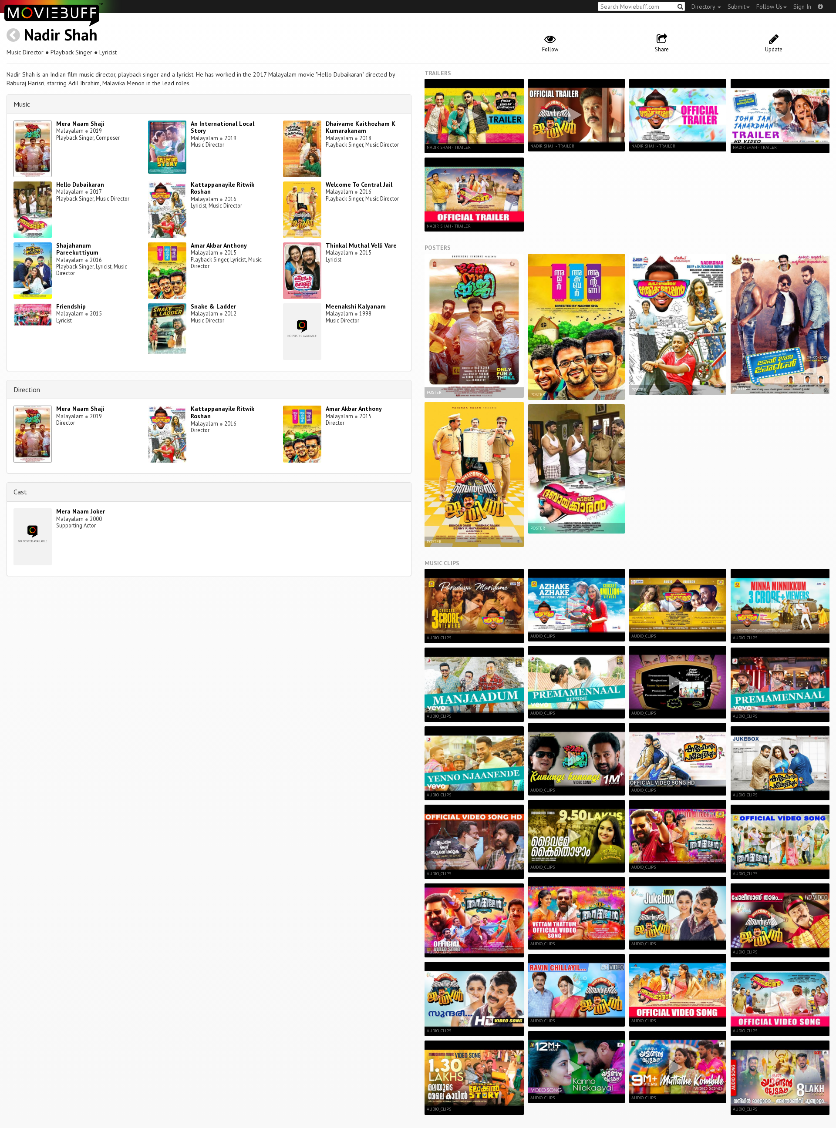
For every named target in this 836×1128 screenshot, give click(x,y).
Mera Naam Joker (80, 511)
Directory (704, 6)
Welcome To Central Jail (359, 184)
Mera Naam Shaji (80, 124)
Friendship (71, 306)
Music (21, 104)
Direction (26, 389)
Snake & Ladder (213, 306)
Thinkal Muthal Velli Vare (361, 245)
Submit (736, 6)
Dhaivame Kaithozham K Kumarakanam (360, 127)
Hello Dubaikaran (80, 184)
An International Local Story (222, 127)
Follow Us (769, 6)
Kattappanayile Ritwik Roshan (222, 188)
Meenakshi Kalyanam (356, 306)
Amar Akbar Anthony (219, 245)
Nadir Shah (61, 34)
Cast (20, 491)
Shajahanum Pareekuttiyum (77, 249)
